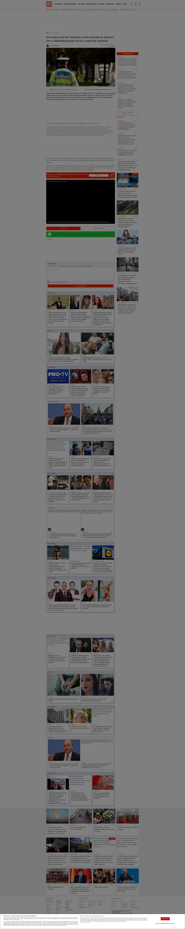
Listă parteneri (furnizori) (85, 922)
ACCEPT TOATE (165, 918)
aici (72, 923)
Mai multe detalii (16, 919)
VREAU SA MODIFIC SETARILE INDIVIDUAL (165, 923)
